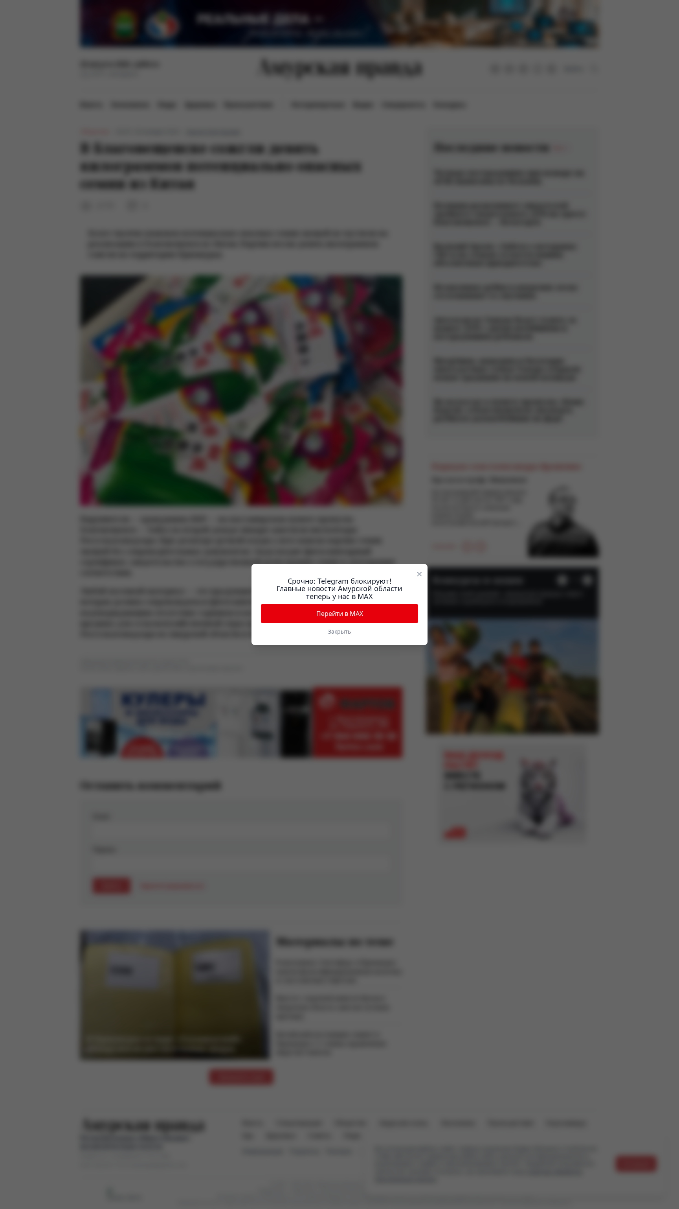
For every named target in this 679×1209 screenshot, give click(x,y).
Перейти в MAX (339, 613)
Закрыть (339, 631)
